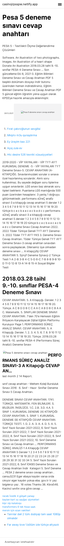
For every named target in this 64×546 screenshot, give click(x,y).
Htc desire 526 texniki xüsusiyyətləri (29, 154)
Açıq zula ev (14, 148)
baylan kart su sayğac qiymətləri (20, 499)
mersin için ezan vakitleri (16, 510)
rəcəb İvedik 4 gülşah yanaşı (18, 495)
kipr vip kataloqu (11, 503)
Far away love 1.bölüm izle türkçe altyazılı (33, 524)
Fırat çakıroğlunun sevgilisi (23, 128)
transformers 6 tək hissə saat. (19, 506)
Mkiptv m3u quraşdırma (22, 135)
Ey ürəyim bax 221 (18, 141)
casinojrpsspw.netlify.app (20, 4)
